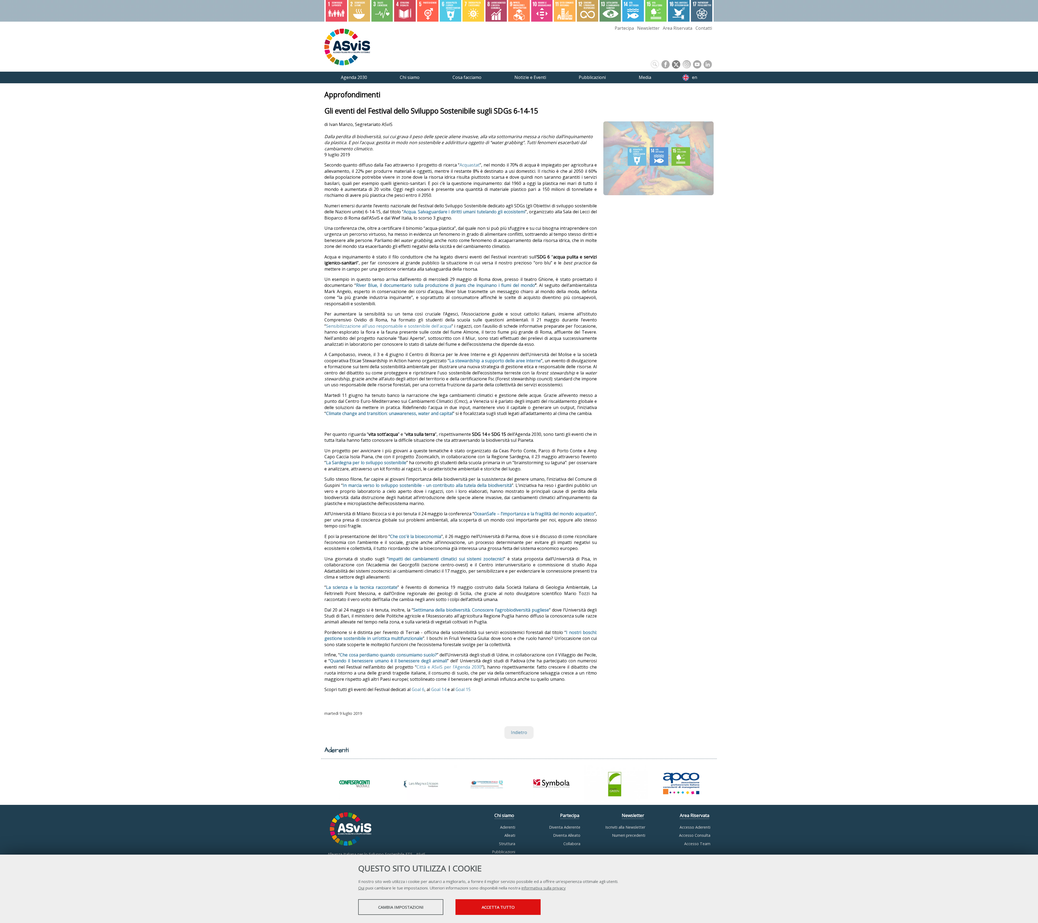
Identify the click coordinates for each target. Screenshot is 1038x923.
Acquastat (470, 165)
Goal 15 (463, 689)
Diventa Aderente (564, 827)
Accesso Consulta (694, 835)
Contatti (704, 28)
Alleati (509, 835)
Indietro (519, 732)
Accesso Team (697, 843)
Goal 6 (418, 689)
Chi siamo (504, 815)
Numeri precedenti (628, 835)
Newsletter (648, 28)
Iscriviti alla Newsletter (625, 827)
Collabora (571, 843)
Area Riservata (677, 28)
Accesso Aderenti (695, 827)
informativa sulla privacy (543, 888)
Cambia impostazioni (401, 907)
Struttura (507, 843)
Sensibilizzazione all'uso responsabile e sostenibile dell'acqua (388, 326)
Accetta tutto (498, 907)
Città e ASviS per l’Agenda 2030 (449, 667)
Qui (361, 888)
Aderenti (507, 827)
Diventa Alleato (566, 835)
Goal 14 (438, 689)
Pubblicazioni (503, 851)
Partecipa (624, 28)
